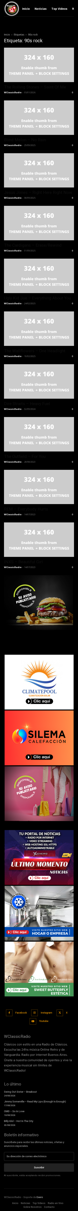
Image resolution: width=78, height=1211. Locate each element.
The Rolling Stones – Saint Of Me (35, 87)
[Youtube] (33, 1021)
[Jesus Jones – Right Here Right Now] (39, 170)
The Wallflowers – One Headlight (34, 350)
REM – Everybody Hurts (26, 509)
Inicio (7, 34)
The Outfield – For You (25, 456)
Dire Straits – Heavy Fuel (27, 403)
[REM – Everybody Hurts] (39, 487)
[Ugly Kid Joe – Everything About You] (39, 276)
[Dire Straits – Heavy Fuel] (39, 381)
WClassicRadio (12, 92)
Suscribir (39, 1167)
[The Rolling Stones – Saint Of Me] (39, 65)
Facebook (21, 1013)
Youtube (43, 1021)
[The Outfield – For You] (39, 434)
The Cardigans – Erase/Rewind (33, 245)
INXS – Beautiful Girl (23, 561)
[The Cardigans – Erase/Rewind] (39, 223)
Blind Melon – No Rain (25, 139)
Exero (40, 1197)
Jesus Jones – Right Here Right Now (38, 192)
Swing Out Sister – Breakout (20, 1092)
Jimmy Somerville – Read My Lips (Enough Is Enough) (35, 1101)
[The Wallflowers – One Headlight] (39, 328)
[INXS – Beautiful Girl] (39, 539)
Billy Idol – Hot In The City (18, 1121)
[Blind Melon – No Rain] (39, 117)
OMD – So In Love (14, 1111)
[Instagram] (34, 1013)
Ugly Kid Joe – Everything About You (37, 298)
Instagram (46, 1013)
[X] (60, 1013)
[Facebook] (9, 1013)
